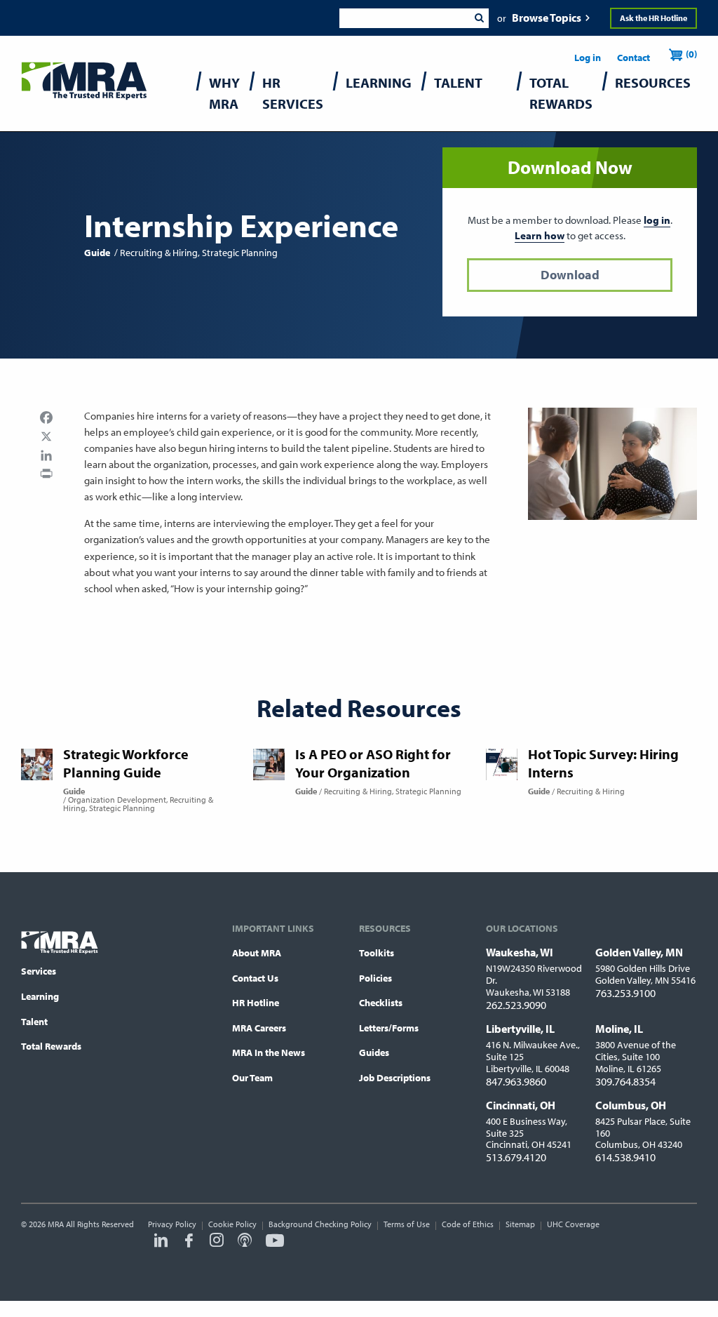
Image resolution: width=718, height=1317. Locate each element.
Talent (34, 1021)
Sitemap (520, 1224)
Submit (479, 18)
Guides (374, 1052)
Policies (375, 978)
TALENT (458, 82)
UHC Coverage (573, 1224)
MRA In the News (268, 1052)
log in (657, 220)
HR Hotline (255, 1002)
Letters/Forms (389, 1028)
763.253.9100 (625, 993)
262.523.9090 (516, 1005)
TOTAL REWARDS (560, 93)
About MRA (256, 953)
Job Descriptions (395, 1077)
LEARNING (379, 82)
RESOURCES (653, 82)
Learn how (539, 235)
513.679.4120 (516, 1157)
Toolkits (376, 953)
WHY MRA (224, 93)
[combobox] (404, 18)
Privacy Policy (172, 1224)
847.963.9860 (516, 1081)
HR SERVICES (292, 93)
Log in (587, 57)
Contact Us (255, 978)
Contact (633, 57)
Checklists (380, 1002)
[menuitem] (224, 96)
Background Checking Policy (320, 1224)
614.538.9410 (625, 1157)
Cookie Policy (232, 1224)
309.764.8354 (625, 1081)
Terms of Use (407, 1224)
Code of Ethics (468, 1224)
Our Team (252, 1077)
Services (38, 971)
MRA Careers (259, 1028)
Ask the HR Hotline (653, 18)
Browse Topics (546, 18)
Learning (40, 996)
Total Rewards (51, 1046)
